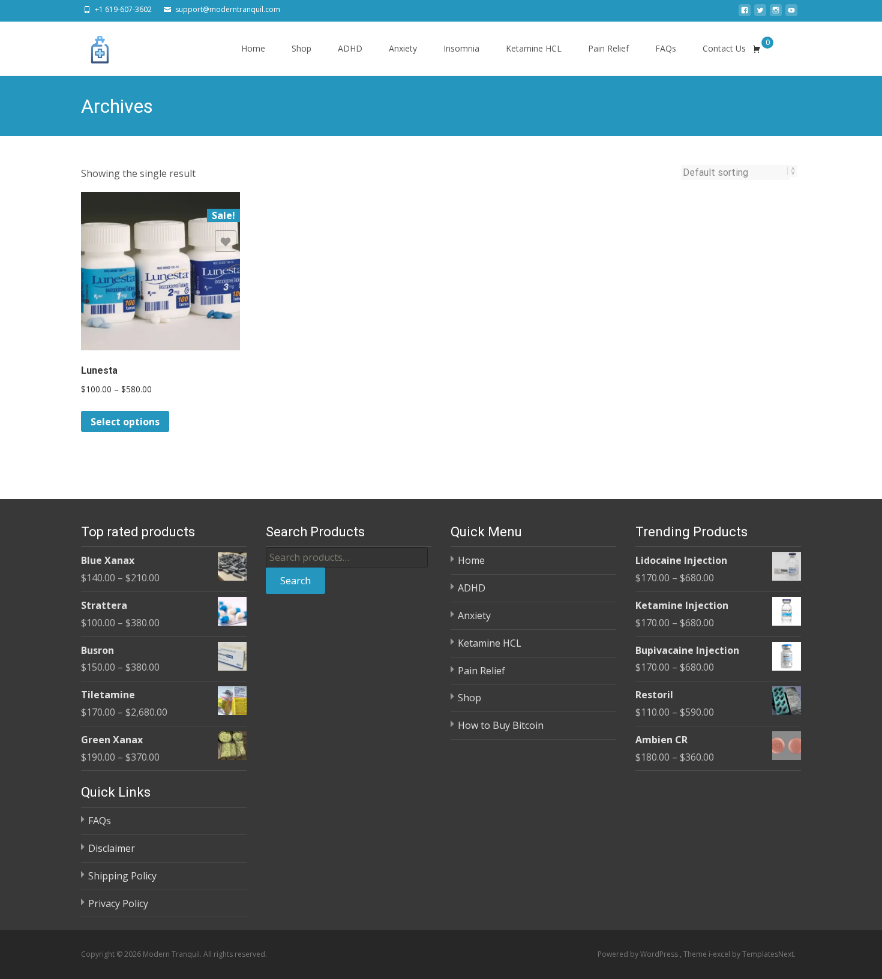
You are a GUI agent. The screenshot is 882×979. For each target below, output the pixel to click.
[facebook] (745, 13)
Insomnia (461, 48)
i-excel (720, 954)
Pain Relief (608, 48)
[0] (756, 49)
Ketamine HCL (534, 48)
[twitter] (760, 13)
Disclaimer (111, 848)
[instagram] (776, 13)
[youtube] (791, 13)
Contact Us (724, 48)
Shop (301, 48)
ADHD (350, 48)
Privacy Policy (118, 903)
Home (253, 48)
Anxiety (403, 48)
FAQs (665, 48)
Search (295, 580)
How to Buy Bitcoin (501, 725)
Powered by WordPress (639, 954)
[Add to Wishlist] (225, 241)
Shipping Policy (122, 875)
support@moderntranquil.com (227, 9)
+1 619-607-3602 (123, 9)
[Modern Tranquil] (90, 46)
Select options (125, 421)
